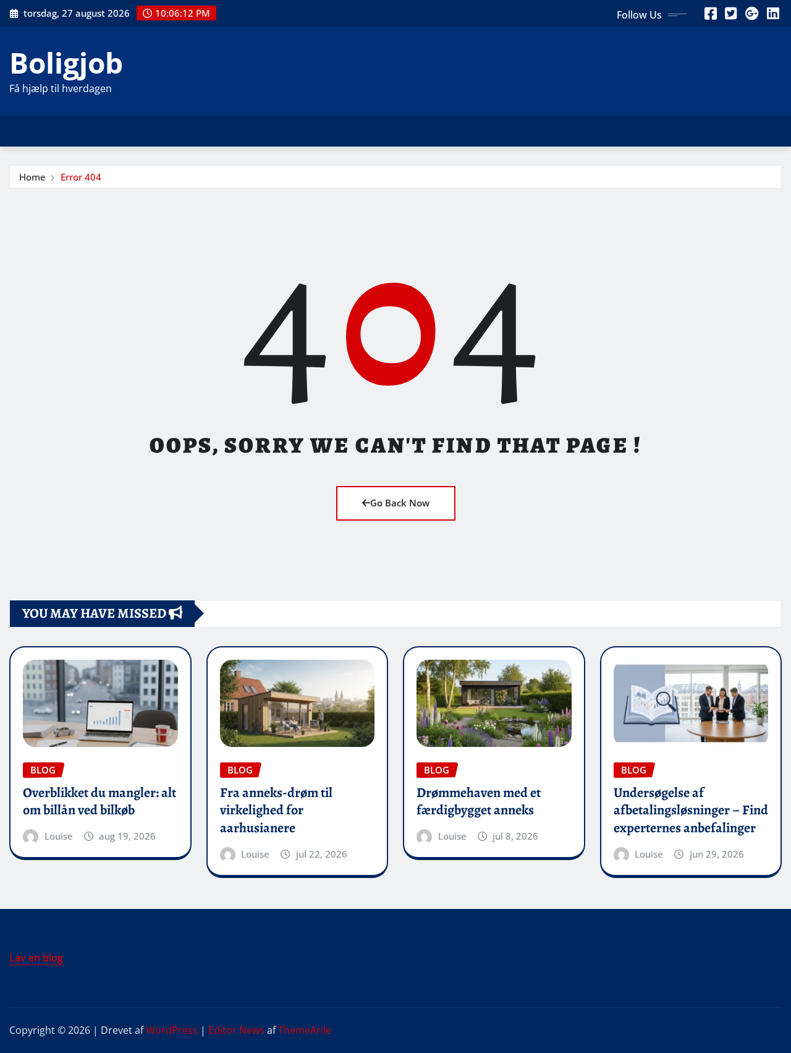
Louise (58, 836)
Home (32, 177)
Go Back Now (399, 503)
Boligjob (66, 62)
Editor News (236, 1030)
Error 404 (81, 177)
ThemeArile (304, 1030)
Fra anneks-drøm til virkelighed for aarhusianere (276, 810)
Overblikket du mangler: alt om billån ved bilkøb (99, 801)
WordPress (172, 1030)
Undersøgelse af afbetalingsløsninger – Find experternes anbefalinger (691, 810)
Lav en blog (36, 958)
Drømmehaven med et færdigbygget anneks (479, 801)
